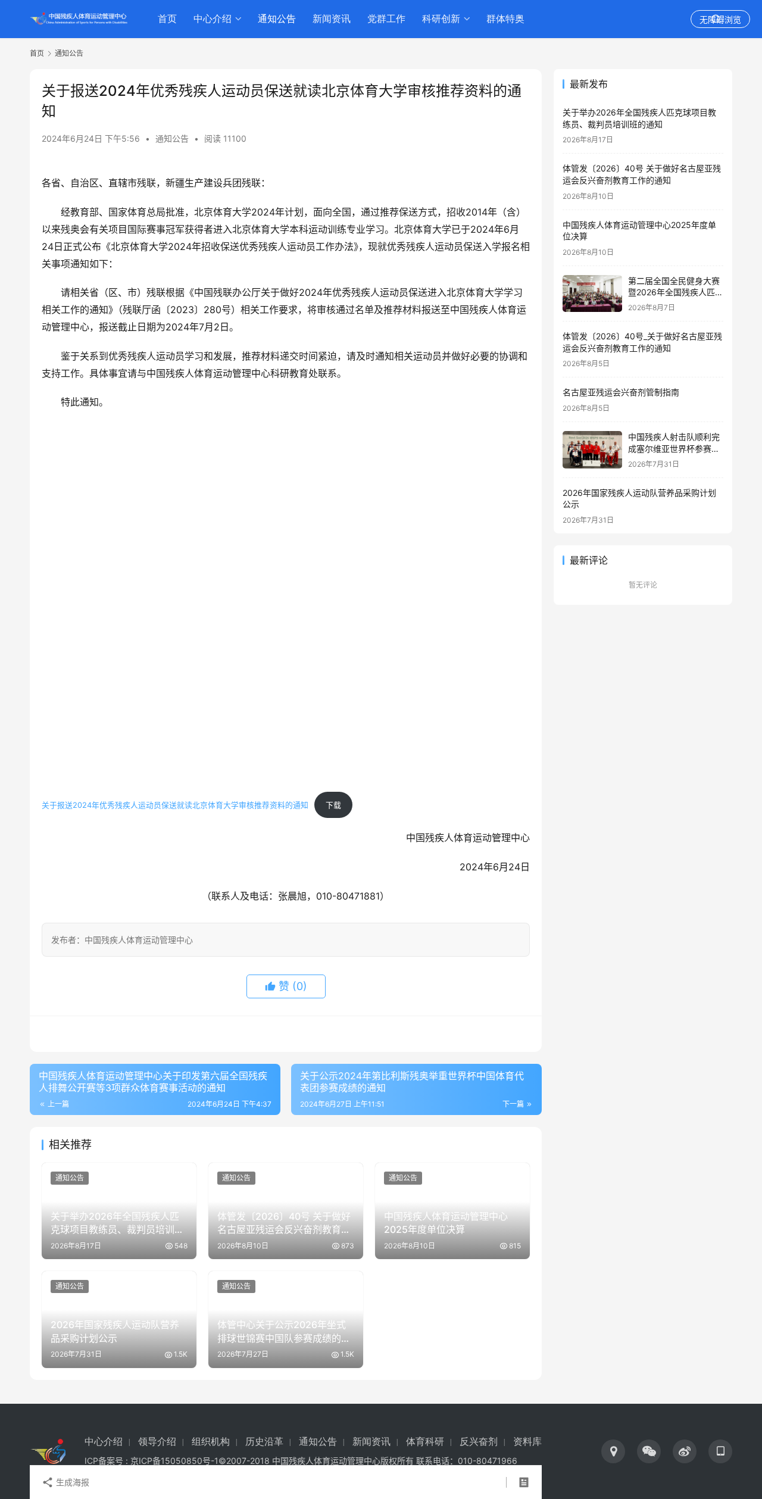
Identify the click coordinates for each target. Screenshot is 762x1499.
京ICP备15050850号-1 (174, 1461)
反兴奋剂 (479, 1441)
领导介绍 (157, 1441)
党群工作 (386, 19)
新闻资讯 (332, 19)
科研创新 (441, 19)
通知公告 (277, 19)
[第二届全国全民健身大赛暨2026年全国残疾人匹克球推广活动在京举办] (592, 294)
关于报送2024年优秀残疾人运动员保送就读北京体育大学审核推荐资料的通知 (175, 805)
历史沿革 (264, 1441)
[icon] (613, 1451)
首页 (167, 19)
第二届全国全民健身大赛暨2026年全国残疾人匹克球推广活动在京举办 (675, 292)
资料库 (527, 1441)
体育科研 (425, 1441)
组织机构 (211, 1441)
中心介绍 (212, 19)
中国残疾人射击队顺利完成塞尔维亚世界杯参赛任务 (674, 448)
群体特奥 (505, 19)
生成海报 (71, 1482)
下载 (333, 805)
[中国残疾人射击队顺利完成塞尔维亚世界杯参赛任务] (592, 450)
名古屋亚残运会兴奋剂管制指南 (621, 392)
